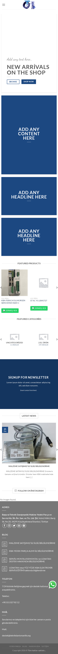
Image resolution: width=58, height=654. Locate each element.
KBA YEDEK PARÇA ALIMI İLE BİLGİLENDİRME (31, 551)
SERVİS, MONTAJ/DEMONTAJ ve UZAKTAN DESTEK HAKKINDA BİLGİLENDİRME (30, 560)
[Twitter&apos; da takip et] (14, 525)
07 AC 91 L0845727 (38, 301)
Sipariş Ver (11, 310)
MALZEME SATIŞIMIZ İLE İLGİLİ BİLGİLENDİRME (29, 466)
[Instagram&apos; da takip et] (9, 525)
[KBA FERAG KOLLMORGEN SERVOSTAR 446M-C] (14, 282)
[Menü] (3, 4)
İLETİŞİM (45, 646)
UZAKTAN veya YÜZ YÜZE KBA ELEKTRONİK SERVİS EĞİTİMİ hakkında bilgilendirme (31, 568)
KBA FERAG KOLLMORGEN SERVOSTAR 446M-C (13, 301)
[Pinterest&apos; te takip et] (24, 525)
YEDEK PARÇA (15, 646)
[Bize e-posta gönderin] (19, 525)
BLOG (24, 646)
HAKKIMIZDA (34, 646)
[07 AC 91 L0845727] (43, 282)
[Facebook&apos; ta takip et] (4, 525)
